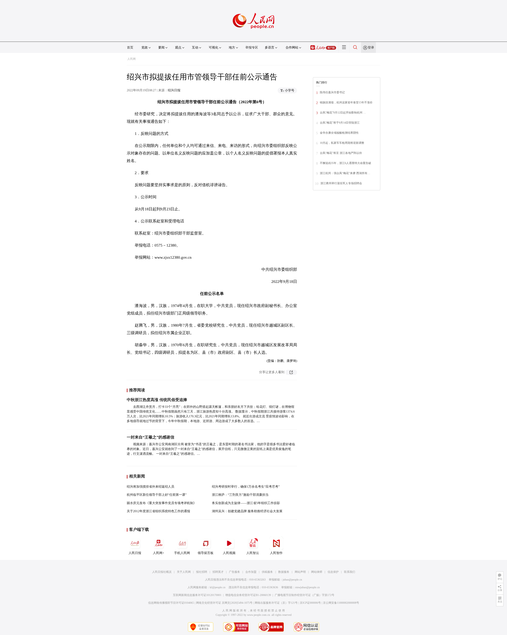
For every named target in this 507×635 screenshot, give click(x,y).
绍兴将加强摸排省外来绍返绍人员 (150, 486)
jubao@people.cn (292, 579)
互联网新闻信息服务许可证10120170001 (197, 595)
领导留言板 (205, 553)
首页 (130, 47)
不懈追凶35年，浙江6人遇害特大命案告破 (345, 163)
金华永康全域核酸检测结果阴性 (339, 132)
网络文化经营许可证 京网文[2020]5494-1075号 (224, 602)
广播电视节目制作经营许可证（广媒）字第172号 (304, 595)
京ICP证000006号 (310, 602)
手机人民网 (182, 553)
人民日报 (135, 553)
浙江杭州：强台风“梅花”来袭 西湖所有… (345, 173)
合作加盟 (250, 571)
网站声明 (300, 571)
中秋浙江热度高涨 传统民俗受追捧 (157, 400)
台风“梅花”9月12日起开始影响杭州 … (343, 112)
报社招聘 (201, 571)
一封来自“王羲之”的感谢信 (150, 437)
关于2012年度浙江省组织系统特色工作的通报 (158, 511)
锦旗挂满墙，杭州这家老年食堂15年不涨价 (346, 102)
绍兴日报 (174, 90)
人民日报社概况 (162, 571)
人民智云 (252, 553)
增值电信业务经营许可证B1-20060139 (248, 595)
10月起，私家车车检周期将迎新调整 (342, 142)
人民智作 (276, 553)
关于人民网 (184, 571)
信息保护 (333, 571)
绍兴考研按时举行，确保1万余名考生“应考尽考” (246, 486)
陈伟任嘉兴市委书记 (332, 92)
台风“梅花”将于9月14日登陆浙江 (340, 122)
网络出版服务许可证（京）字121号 (276, 602)
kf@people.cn (217, 587)
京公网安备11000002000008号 (341, 602)
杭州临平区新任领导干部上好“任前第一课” (157, 494)
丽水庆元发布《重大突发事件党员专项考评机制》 (161, 503)
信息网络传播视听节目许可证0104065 (171, 602)
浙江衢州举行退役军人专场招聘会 (341, 183)
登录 (371, 47)
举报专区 (251, 47)
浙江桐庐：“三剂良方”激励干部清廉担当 (240, 494)
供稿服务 (267, 571)
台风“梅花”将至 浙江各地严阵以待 (341, 153)
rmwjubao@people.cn (307, 587)
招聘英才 (218, 571)
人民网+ (158, 553)
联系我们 (349, 571)
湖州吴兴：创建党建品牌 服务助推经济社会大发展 (247, 511)
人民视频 (229, 553)
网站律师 (316, 571)
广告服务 (234, 571)
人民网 (131, 58)
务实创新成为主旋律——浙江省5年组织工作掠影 (246, 503)
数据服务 (283, 571)
